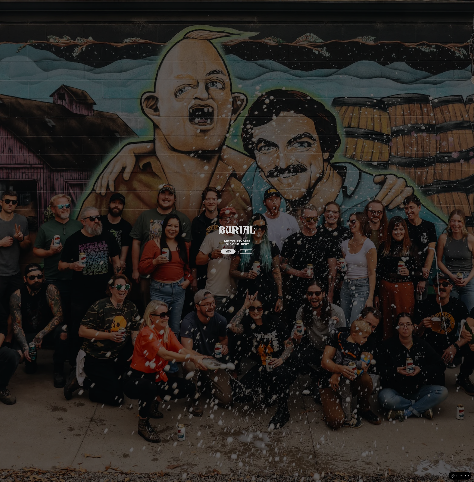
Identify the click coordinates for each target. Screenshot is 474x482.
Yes (228, 252)
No (246, 252)
